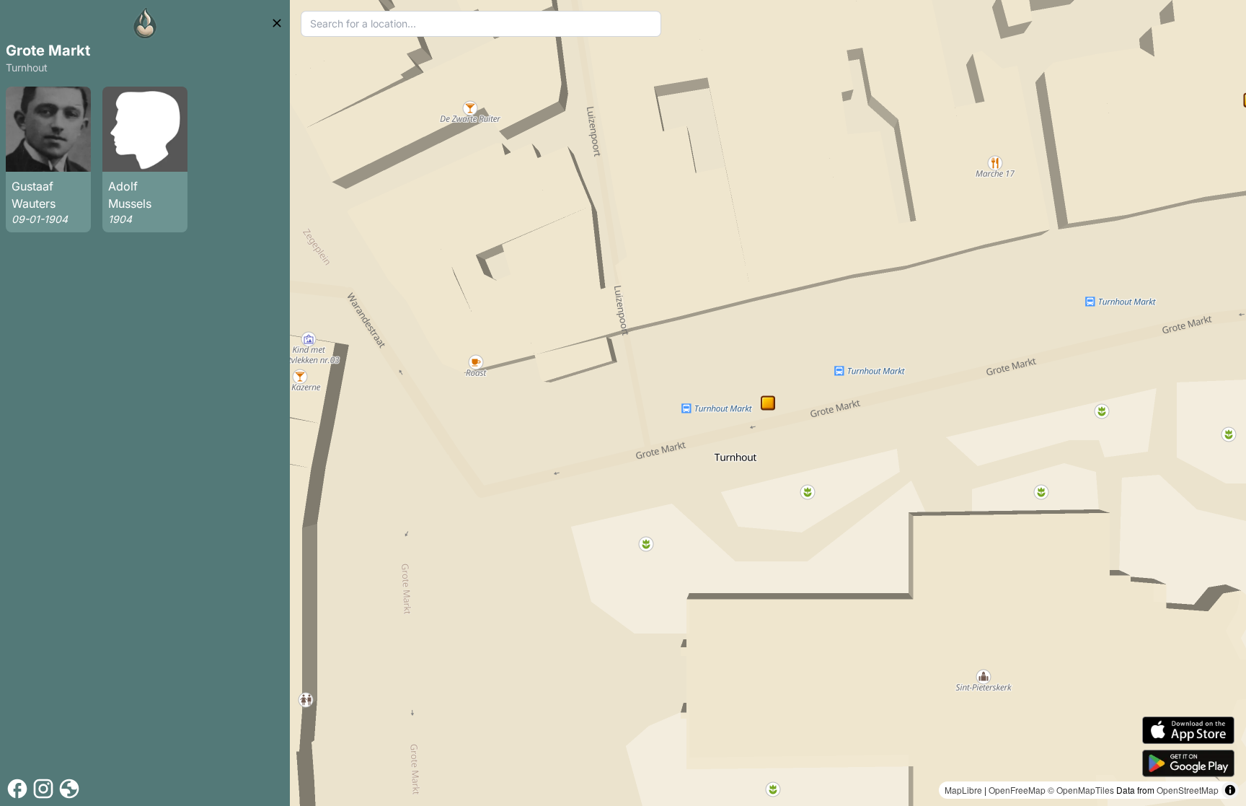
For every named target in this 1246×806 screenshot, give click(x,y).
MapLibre (963, 790)
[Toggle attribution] (1230, 790)
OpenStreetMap (1188, 790)
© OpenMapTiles (1081, 790)
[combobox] (481, 24)
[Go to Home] (145, 23)
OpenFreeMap (1017, 790)
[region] (768, 403)
